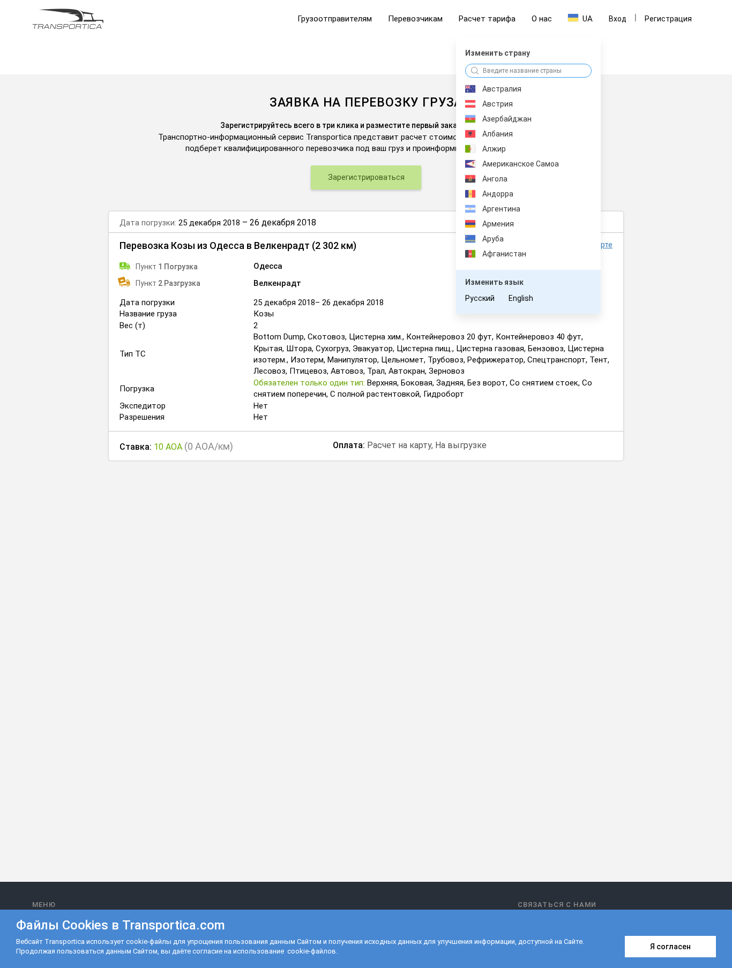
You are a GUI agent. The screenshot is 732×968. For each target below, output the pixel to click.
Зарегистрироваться (366, 177)
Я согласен (670, 946)
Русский (480, 298)
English (521, 298)
